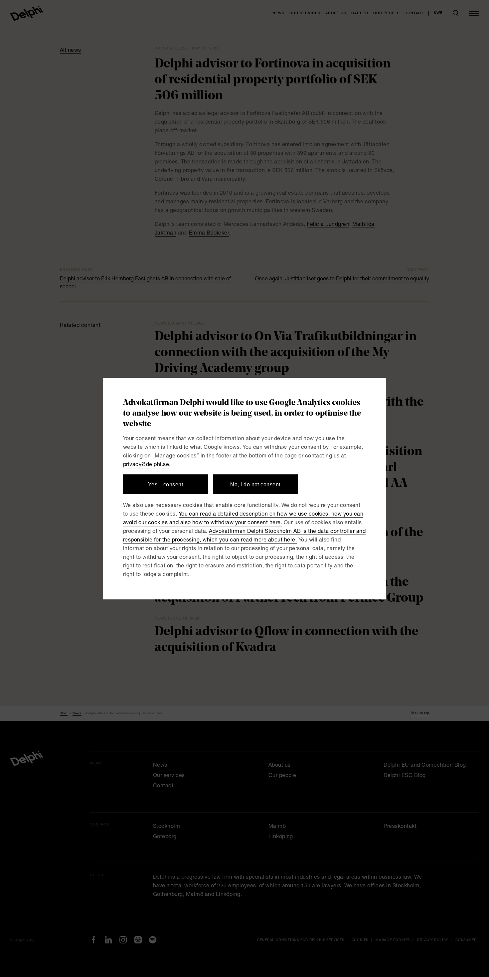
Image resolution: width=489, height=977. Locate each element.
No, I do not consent (255, 484)
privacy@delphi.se (146, 465)
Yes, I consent (165, 484)
